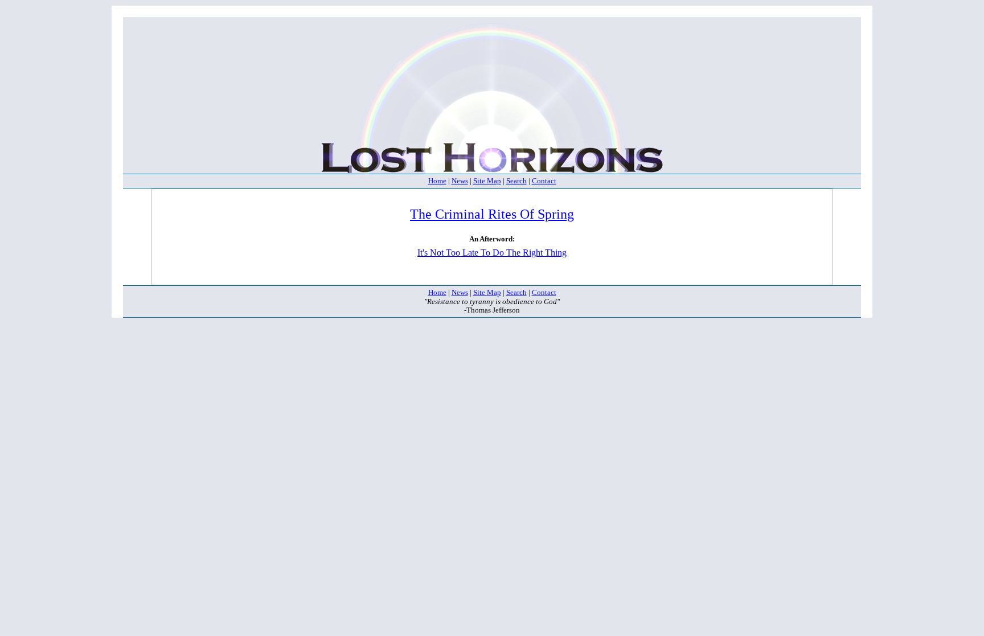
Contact (544, 181)
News (460, 181)
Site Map (487, 181)
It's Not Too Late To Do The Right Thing (492, 252)
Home (437, 181)
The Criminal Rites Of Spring (492, 214)
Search (516, 181)
